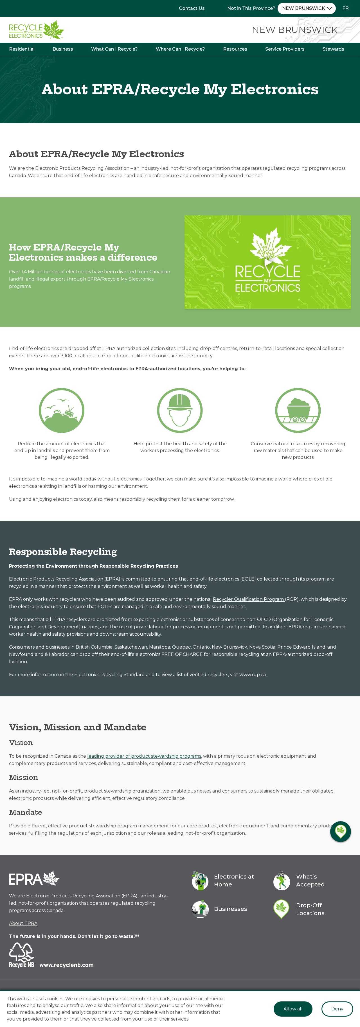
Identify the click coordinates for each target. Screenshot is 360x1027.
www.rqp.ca (252, 674)
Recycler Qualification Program (249, 599)
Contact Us (192, 8)
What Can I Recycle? (114, 49)
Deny (337, 1009)
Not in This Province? (251, 8)
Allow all (293, 1009)
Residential (22, 49)
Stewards (333, 49)
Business (63, 49)
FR (346, 8)
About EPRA (23, 923)
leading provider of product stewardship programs (144, 756)
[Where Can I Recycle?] (340, 831)
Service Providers (285, 49)
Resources (235, 49)
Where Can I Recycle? (180, 49)
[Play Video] (267, 262)
